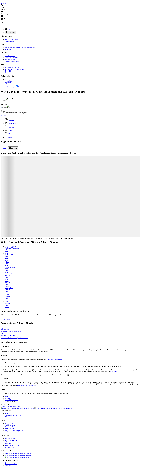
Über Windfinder (10, 59)
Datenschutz (8, 81)
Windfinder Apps (10, 56)
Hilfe (8, 29)
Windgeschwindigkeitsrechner (26, 385)
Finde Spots (6, 319)
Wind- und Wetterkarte (11, 39)
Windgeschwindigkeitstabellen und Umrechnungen (20, 47)
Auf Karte (5, 115)
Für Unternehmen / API (12, 61)
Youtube (27, 457)
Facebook (21, 87)
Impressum (8, 83)
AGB (6, 79)
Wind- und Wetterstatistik (54, 359)
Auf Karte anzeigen (10, 87)
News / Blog (8, 71)
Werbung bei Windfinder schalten (15, 69)
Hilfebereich (114, 371)
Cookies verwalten (10, 73)
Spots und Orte (9, 41)
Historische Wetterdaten (12, 67)
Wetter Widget (9, 49)
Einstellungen (11, 32)
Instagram (28, 455)
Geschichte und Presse (11, 57)
